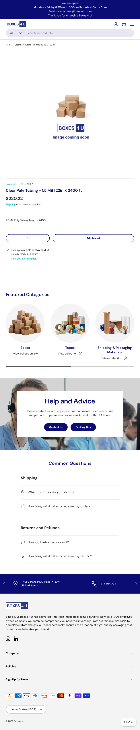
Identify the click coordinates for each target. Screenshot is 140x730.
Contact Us (56, 427)
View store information (24, 258)
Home (8, 44)
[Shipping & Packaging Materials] (114, 323)
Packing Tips (83, 427)
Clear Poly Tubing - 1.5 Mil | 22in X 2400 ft (35, 44)
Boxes (25, 348)
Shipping (10, 204)
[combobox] (70, 33)
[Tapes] (69, 323)
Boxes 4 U (11, 184)
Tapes (70, 348)
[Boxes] (25, 323)
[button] (124, 24)
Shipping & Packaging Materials (115, 350)
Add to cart (93, 238)
